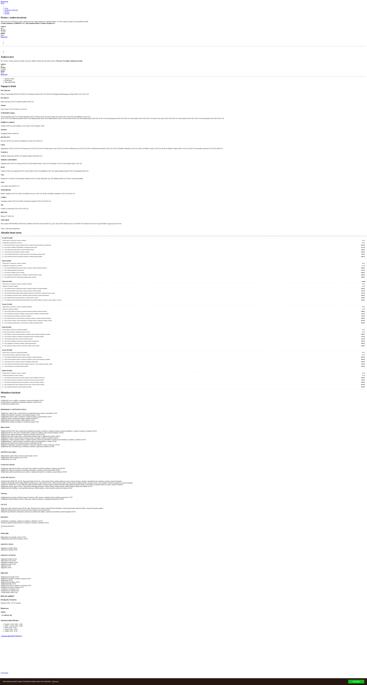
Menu (2, 3)
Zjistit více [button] (55, 681)
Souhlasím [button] (356, 681)
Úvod (6, 8)
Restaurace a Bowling (11, 10)
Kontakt (7, 13)
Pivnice (7, 12)
